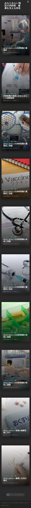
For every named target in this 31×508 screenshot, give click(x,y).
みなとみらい (6, 45)
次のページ (20, 494)
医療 (15, 45)
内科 (12, 45)
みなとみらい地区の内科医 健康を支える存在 (13, 5)
